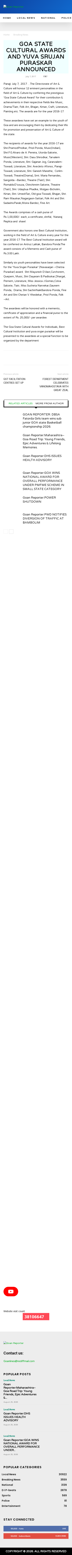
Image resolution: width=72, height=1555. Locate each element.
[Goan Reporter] (24, 7)
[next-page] (11, 531)
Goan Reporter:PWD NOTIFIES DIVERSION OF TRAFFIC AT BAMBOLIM (45, 518)
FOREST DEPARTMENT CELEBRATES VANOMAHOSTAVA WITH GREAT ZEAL (54, 385)
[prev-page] (5, 531)
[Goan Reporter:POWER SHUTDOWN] (12, 502)
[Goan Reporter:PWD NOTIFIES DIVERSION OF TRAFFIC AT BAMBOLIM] (12, 518)
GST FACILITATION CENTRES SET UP (14, 381)
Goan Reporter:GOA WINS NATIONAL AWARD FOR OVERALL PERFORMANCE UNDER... (21, 1445)
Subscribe (60, 1535)
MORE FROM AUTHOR (49, 403)
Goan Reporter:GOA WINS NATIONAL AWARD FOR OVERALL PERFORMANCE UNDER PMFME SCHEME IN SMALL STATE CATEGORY (43, 481)
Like (64, 1528)
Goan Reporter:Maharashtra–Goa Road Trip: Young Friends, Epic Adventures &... (20, 1391)
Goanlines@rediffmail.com (19, 1361)
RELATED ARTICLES (21, 403)
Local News (9, 1380)
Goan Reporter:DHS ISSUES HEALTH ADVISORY (16, 1417)
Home (6, 34)
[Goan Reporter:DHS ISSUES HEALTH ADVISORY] (12, 460)
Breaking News (20, 34)
